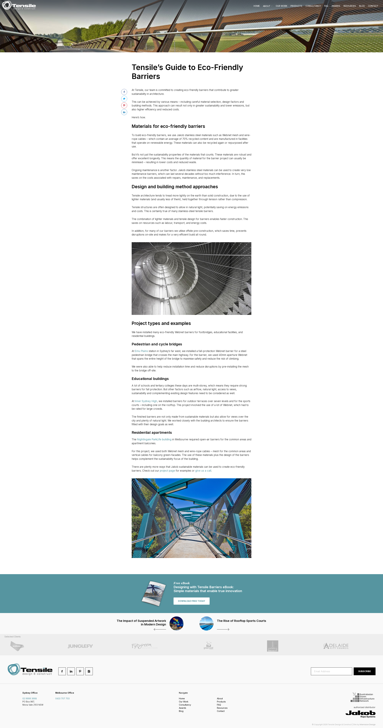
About (266, 6)
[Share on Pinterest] (124, 105)
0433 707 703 (62, 698)
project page (167, 470)
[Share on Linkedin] (124, 112)
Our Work (281, 6)
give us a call (203, 470)
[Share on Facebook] (124, 92)
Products (296, 6)
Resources (350, 6)
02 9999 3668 (29, 698)
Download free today (191, 601)
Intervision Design (368, 724)
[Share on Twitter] (124, 99)
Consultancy (313, 6)
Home (257, 6)
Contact (373, 6)
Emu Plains (141, 351)
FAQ (326, 6)
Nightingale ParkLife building (154, 439)
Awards (336, 6)
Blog (362, 6)
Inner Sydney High (146, 401)
